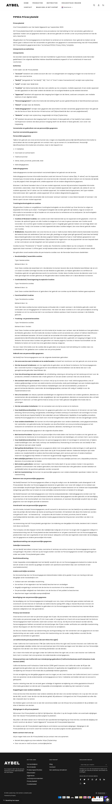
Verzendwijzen (32, 764)
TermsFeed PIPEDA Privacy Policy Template (57, 45)
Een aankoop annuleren (58, 770)
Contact (52, 767)
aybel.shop (12, 793)
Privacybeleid (32, 781)
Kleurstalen (31, 773)
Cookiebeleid (31, 784)
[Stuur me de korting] (107, 765)
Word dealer (31, 767)
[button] (67, 7)
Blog (51, 764)
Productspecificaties (34, 770)
